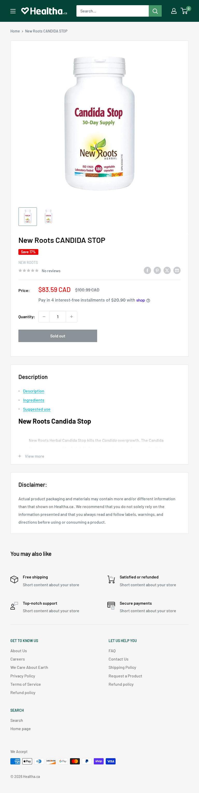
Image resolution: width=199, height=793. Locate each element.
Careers (17, 658)
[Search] (155, 11)
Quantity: (26, 316)
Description (33, 390)
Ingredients (33, 399)
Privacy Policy (22, 675)
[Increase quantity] (71, 316)
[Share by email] (177, 270)
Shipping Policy (122, 667)
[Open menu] (13, 11)
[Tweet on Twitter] (167, 270)
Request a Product (125, 675)
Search (16, 720)
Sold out (57, 335)
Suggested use (37, 409)
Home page (20, 728)
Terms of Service (25, 684)
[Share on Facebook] (147, 270)
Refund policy (22, 692)
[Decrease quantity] (44, 316)
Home (15, 31)
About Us (18, 650)
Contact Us (119, 658)
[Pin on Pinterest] (157, 270)
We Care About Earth (29, 667)
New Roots (28, 262)
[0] (184, 11)
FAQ (112, 650)
